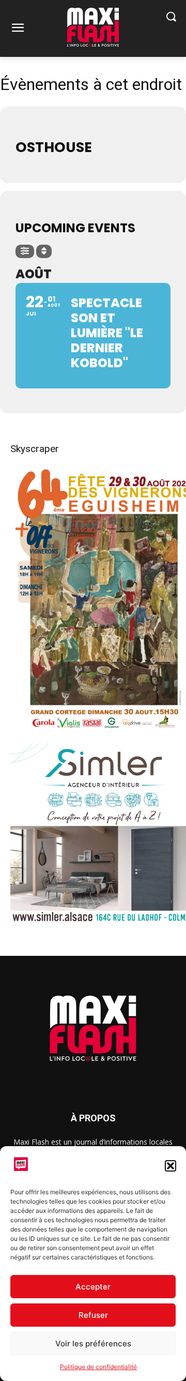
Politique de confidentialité (98, 1367)
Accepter (93, 1287)
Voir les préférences (93, 1343)
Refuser (93, 1315)
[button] (170, 1166)
